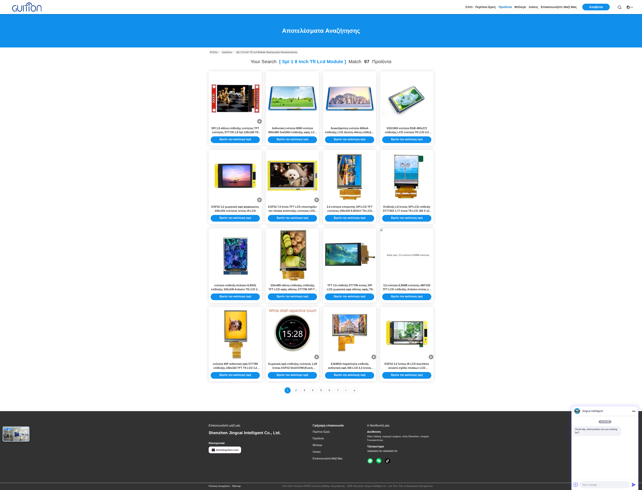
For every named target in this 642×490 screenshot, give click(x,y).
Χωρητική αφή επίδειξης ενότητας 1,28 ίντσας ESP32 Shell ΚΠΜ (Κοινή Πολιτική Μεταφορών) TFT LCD (292, 367)
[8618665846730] (370, 461)
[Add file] (575, 484)
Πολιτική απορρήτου (219, 486)
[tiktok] (388, 461)
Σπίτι (469, 7)
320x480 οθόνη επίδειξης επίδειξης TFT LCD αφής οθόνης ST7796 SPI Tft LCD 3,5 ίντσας (292, 289)
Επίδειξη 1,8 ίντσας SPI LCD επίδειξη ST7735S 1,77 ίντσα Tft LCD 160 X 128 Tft (407, 210)
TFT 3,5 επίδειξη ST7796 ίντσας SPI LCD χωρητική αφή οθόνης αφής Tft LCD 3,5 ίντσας (349, 289)
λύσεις (533, 7)
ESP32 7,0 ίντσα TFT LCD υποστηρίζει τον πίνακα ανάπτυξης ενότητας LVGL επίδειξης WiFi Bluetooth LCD (292, 210)
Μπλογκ (520, 7)
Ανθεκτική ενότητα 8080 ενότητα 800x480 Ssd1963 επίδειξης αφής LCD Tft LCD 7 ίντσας (292, 132)
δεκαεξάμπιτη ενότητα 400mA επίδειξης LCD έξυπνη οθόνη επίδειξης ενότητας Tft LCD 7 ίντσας (349, 132)
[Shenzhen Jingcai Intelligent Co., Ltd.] (26, 7)
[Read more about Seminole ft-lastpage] (354, 390)
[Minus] (634, 411)
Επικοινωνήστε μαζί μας (559, 7)
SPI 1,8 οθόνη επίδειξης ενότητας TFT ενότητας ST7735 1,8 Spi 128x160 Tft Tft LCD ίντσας (235, 132)
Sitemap (236, 486)
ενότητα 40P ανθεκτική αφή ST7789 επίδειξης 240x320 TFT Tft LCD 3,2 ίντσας (235, 367)
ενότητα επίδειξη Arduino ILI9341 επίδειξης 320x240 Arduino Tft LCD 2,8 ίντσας (235, 289)
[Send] (633, 484)
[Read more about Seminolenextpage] (346, 390)
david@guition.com (227, 450)
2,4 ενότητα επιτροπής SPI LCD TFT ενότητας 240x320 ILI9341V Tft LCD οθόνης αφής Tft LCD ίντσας (349, 210)
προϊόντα (505, 7)
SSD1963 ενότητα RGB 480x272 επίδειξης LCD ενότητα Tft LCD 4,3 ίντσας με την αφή (407, 132)
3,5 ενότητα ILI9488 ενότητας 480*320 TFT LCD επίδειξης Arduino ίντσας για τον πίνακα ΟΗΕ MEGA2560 (407, 289)
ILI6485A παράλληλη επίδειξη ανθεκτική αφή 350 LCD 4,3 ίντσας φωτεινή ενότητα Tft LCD (349, 367)
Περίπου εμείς (485, 7)
